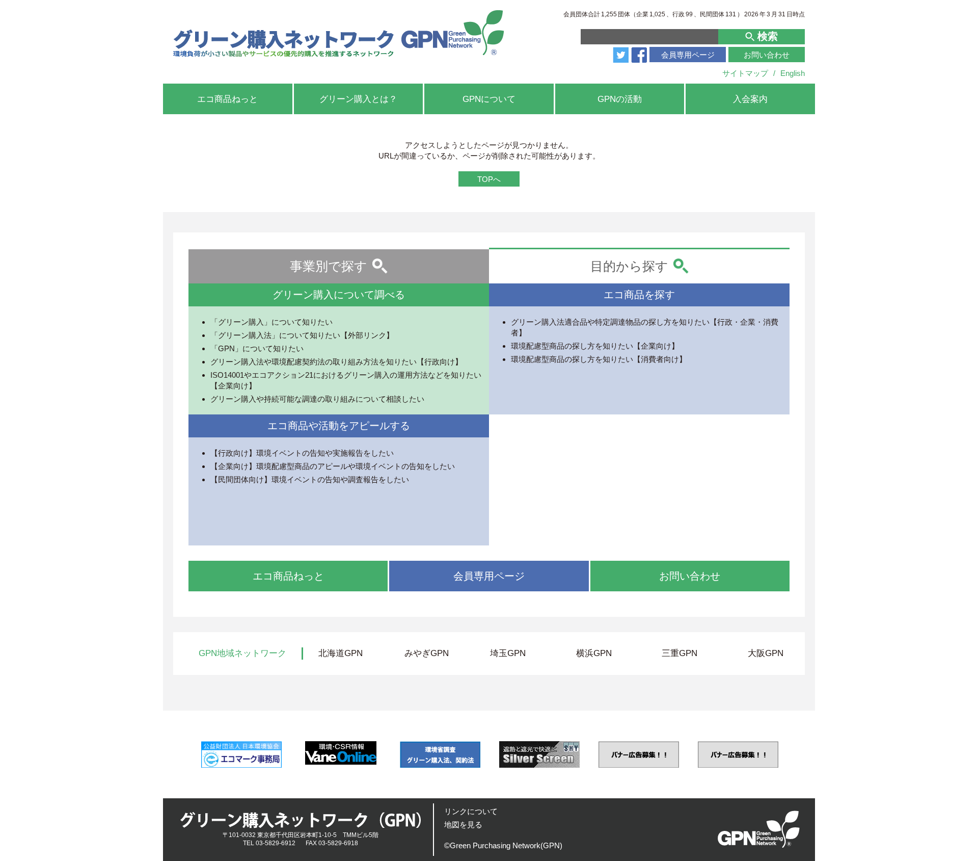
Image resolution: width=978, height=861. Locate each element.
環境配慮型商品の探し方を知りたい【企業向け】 (595, 346)
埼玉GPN (508, 653)
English (792, 73)
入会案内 (750, 99)
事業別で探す (328, 266)
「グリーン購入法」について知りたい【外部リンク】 (302, 335)
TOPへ (489, 179)
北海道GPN (340, 653)
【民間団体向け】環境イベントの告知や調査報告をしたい (309, 479)
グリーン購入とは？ (358, 99)
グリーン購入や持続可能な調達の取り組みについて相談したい (317, 399)
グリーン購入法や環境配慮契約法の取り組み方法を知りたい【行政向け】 (336, 361)
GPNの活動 (619, 99)
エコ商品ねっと (227, 99)
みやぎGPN (426, 653)
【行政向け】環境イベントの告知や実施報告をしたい (302, 453)
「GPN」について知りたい (257, 348)
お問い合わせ (767, 54)
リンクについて (471, 811)
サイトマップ (745, 73)
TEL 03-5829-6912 (269, 843)
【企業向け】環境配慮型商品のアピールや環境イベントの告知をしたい (332, 466)
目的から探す (629, 266)
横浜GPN (594, 653)
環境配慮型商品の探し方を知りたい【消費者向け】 (599, 359)
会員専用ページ (688, 54)
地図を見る (463, 824)
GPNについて (489, 99)
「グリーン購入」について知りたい (271, 322)
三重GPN (679, 653)
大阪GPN (765, 653)
